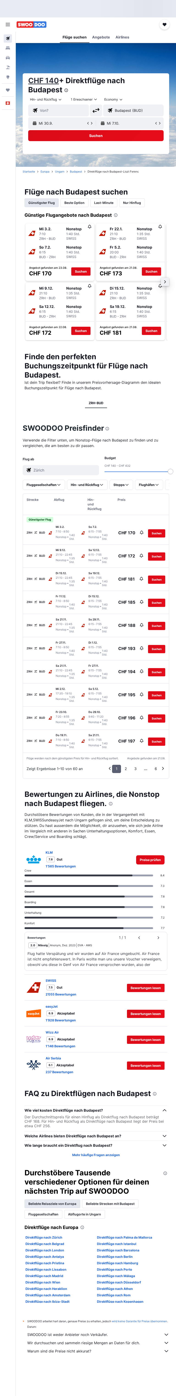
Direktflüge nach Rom (114, 1295)
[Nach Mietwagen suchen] (8, 57)
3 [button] (135, 768)
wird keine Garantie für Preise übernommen (139, 1321)
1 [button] (116, 768)
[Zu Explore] (8, 77)
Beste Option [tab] (74, 203)
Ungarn (59, 171)
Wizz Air (52, 1032)
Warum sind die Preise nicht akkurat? (59, 1351)
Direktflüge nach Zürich (43, 1237)
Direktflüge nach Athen (115, 1289)
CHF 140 (43, 80)
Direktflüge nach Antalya (44, 1257)
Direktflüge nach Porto (114, 1269)
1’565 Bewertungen (61, 866)
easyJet (52, 1006)
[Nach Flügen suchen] (8, 38)
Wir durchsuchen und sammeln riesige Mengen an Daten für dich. (83, 1343)
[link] (150, 859)
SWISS (51, 980)
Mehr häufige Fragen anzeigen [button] (96, 1155)
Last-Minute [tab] (103, 203)
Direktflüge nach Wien (42, 1282)
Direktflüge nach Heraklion (46, 1289)
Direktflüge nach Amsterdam (47, 1295)
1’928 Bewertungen (61, 1020)
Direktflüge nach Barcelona (118, 1250)
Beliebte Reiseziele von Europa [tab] (52, 1204)
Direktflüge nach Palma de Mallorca (124, 1237)
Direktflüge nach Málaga (116, 1276)
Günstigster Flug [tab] (41, 203)
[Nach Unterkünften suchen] (8, 48)
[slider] (170, 471)
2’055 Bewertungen (61, 994)
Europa (45, 171)
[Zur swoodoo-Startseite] (31, 24)
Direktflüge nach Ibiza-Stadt (47, 1301)
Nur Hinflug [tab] (132, 203)
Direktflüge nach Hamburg (117, 1263)
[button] (8, 24)
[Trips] (8, 90)
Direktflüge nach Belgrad (44, 1244)
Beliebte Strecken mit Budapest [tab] (110, 1204)
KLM (49, 852)
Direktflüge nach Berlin (115, 1257)
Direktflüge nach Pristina (44, 1263)
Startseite (29, 171)
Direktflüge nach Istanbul (116, 1244)
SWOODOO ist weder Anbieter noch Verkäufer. (67, 1334)
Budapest (76, 171)
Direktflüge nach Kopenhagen (120, 1301)
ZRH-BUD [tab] (96, 403)
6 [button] (156, 768)
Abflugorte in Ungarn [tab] (84, 1214)
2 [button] (126, 768)
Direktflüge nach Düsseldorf (119, 1282)
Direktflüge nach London (44, 1250)
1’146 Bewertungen (60, 1046)
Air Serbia (53, 1058)
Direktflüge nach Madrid (44, 1276)
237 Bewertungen (59, 1072)
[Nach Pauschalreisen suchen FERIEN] (8, 67)
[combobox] (113, 99)
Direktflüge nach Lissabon (45, 1269)
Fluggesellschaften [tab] (43, 1214)
